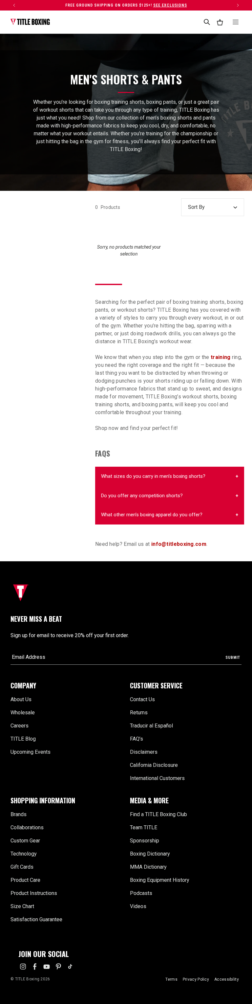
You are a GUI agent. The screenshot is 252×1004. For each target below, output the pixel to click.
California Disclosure (154, 765)
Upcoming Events (30, 752)
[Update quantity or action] (14, 5)
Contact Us (142, 699)
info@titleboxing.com (178, 544)
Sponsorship (144, 840)
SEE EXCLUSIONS (170, 5)
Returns (139, 712)
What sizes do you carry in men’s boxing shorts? (153, 476)
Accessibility (226, 979)
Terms (171, 979)
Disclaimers (144, 752)
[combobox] (207, 22)
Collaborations (27, 827)
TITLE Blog (23, 739)
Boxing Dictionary (150, 854)
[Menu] (236, 22)
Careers (19, 726)
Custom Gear (25, 840)
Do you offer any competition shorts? (142, 496)
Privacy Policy (196, 979)
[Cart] (220, 22)
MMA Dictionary (148, 867)
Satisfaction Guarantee (36, 919)
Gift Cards (21, 867)
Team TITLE (143, 827)
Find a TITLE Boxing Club (158, 814)
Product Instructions (33, 893)
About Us (21, 699)
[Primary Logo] (30, 22)
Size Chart (22, 906)
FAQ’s (136, 739)
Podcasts (141, 893)
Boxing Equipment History (159, 880)
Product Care (25, 880)
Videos (138, 906)
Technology (23, 854)
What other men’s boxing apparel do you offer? (151, 515)
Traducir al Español (151, 726)
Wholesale (22, 712)
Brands (18, 814)
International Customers (157, 778)
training (220, 357)
